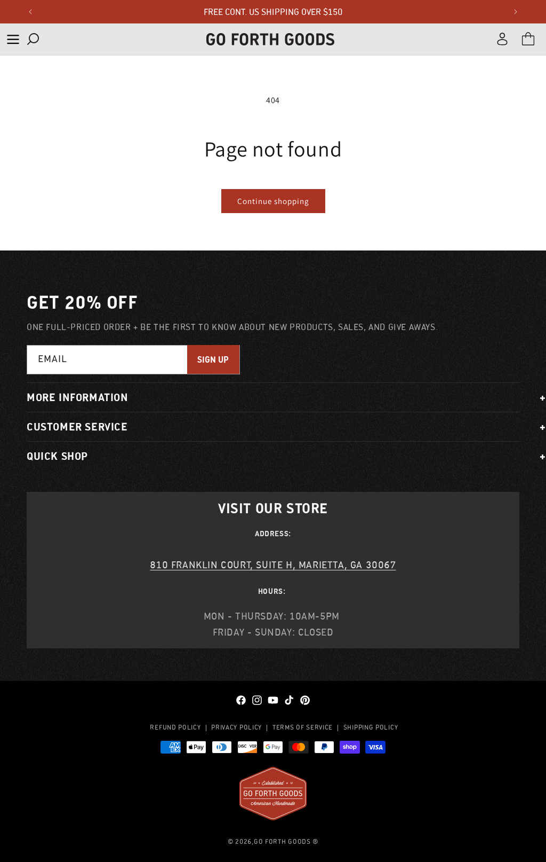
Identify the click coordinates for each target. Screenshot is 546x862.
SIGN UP (213, 359)
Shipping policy (370, 727)
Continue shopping (273, 201)
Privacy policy (236, 727)
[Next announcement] (515, 12)
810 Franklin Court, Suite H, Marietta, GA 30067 (273, 565)
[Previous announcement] (30, 12)
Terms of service (302, 727)
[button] (12, 39)
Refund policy (175, 727)
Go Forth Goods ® (286, 841)
